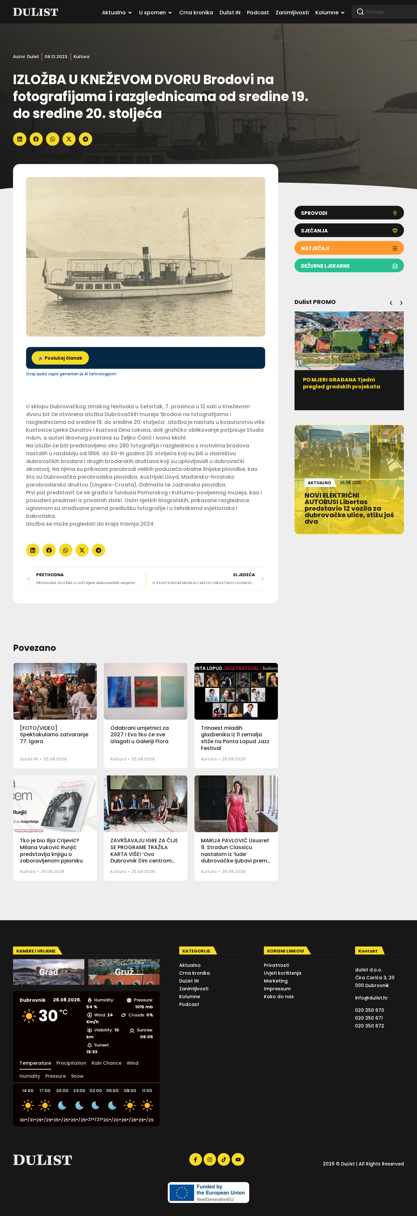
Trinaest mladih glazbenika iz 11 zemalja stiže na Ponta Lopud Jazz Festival (235, 738)
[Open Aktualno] (130, 13)
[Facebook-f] (195, 1159)
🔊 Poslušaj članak (60, 358)
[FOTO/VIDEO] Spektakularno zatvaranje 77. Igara (54, 734)
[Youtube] (238, 1159)
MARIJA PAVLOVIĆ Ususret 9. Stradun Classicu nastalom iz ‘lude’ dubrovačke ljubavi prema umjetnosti (236, 854)
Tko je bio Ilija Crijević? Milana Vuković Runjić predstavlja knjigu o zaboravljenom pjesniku (51, 850)
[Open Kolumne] (342, 13)
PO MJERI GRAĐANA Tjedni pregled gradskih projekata (341, 383)
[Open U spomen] (170, 13)
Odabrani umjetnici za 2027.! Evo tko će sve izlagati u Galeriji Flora (139, 734)
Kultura (81, 56)
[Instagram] (210, 1159)
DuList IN (29, 759)
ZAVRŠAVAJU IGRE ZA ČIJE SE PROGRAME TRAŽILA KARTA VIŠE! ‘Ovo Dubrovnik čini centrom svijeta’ (144, 854)
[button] (19, 139)
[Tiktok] (224, 1159)
